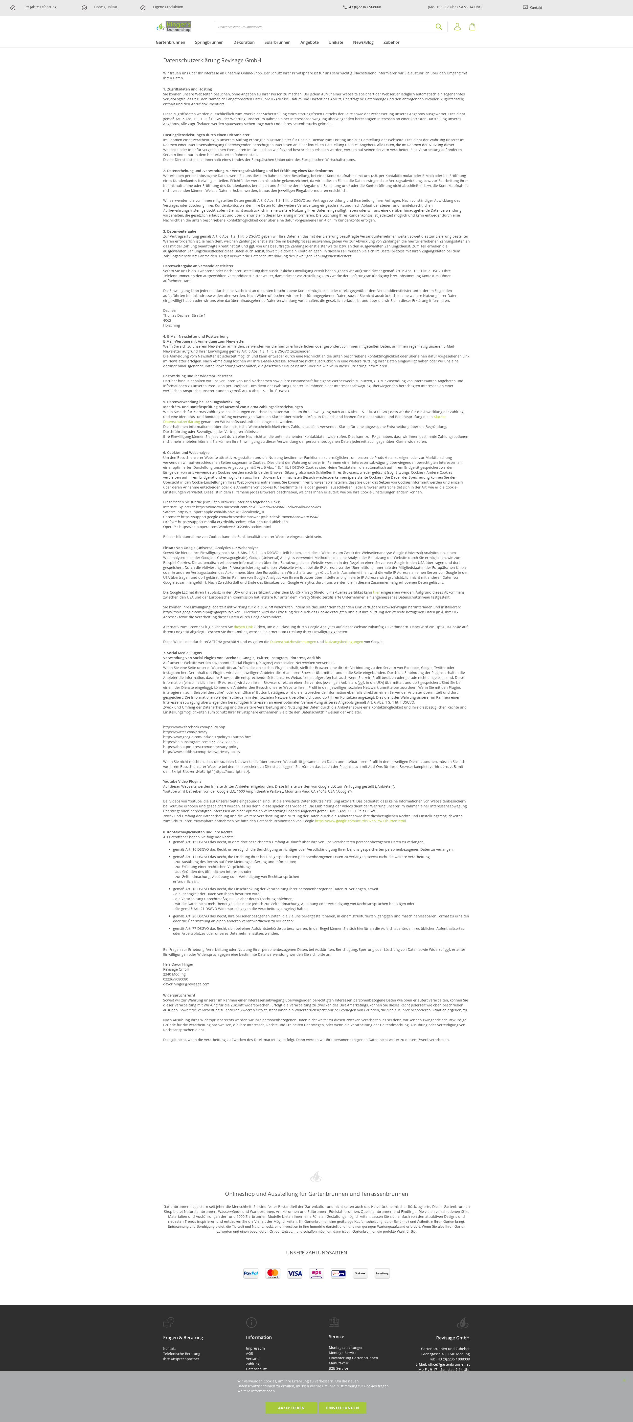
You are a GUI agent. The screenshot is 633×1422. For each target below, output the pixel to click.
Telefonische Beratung (181, 1353)
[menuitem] (173, 42)
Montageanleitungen (346, 1347)
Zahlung (253, 1363)
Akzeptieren (291, 1407)
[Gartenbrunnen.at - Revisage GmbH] (173, 26)
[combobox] (331, 26)
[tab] (192, 1339)
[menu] (316, 42)
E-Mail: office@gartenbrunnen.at (443, 1364)
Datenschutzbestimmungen (293, 641)
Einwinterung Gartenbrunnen (353, 1357)
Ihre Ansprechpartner (181, 1358)
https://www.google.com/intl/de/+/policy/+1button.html (360, 821)
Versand (253, 1358)
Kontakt (535, 7)
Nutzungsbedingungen (344, 641)
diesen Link (243, 626)
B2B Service (338, 1368)
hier (376, 592)
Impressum (255, 1348)
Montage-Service (343, 1352)
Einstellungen (342, 1407)
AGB (249, 1353)
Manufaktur (338, 1363)
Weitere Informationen (256, 1391)
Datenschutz (256, 1369)
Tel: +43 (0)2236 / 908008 (449, 1359)
